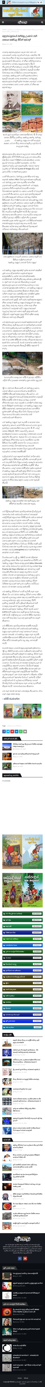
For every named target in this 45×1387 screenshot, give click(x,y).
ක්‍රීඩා (20, 983)
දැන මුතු (20, 920)
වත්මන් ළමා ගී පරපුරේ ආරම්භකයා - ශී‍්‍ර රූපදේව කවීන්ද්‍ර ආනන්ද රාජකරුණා (25, 1051)
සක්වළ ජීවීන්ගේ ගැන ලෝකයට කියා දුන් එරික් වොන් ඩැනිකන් (28, 1146)
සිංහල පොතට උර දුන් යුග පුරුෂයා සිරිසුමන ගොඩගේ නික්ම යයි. (26, 1156)
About (26, 1378)
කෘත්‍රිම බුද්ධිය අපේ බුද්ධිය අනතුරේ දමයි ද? (26, 1223)
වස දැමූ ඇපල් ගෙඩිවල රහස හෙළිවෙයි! (25, 1273)
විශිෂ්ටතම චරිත (20, 933)
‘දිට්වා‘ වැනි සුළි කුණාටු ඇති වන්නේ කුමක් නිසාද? (26, 1330)
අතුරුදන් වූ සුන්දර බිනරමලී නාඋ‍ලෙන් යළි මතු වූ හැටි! (27, 1119)
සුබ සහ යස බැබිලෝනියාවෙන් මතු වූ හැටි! (26, 754)
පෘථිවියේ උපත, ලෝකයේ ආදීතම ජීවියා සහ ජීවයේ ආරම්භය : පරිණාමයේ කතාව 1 (26, 1061)
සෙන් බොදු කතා (20, 989)
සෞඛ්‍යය (20, 1002)
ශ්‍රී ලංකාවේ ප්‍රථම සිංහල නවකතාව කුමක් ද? (26, 1069)
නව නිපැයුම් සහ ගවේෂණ (20, 914)
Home (4, 30)
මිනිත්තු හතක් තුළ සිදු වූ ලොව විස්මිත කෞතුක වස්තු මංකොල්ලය (27, 745)
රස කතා (20, 958)
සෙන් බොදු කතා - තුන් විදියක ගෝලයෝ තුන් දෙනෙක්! (27, 1366)
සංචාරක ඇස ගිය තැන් (20, 1015)
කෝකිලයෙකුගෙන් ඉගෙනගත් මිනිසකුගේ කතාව (26, 1294)
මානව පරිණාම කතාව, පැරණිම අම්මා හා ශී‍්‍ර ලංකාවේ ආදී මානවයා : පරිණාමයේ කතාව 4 (27, 1100)
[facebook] (20, 1258)
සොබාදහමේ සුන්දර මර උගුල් (22, 1089)
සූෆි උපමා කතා (20, 1021)
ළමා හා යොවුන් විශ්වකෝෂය (20, 951)
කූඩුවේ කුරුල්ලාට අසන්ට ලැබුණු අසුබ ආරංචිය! (28, 1283)
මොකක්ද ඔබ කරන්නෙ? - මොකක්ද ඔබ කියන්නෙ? (26, 1356)
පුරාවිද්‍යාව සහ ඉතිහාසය (15, 30)
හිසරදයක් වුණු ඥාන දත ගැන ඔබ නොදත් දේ (27, 1319)
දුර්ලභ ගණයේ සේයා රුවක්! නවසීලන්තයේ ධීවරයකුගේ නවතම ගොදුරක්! (26, 1129)
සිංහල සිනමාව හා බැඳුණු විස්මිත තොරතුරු (26, 1079)
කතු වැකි (20, 926)
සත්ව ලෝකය (20, 996)
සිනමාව (20, 1008)
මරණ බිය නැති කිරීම (19, 1345)
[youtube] (25, 1258)
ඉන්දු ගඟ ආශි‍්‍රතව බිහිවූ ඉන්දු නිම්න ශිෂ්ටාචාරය (24, 1109)
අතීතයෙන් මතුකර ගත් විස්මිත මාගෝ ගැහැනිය (27, 764)
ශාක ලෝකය (20, 1027)
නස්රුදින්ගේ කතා (20, 945)
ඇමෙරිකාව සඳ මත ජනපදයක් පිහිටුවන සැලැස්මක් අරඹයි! (25, 1175)
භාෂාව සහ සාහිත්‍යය (20, 939)
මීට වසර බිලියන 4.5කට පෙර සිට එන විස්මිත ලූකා (27, 1205)
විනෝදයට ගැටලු (20, 964)
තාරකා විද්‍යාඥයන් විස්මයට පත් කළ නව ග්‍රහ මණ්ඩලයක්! (27, 1185)
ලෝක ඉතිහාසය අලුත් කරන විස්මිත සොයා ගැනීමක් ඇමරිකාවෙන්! (26, 1214)
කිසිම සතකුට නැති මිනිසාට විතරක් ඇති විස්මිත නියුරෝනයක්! (27, 1195)
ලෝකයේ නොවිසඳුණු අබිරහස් (20, 977)
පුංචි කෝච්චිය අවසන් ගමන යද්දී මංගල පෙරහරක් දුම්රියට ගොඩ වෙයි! (25, 1166)
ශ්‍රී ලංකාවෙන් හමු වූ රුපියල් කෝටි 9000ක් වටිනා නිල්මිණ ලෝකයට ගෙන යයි (26, 1310)
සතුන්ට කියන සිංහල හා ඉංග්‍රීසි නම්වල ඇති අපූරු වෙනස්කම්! (26, 1041)
